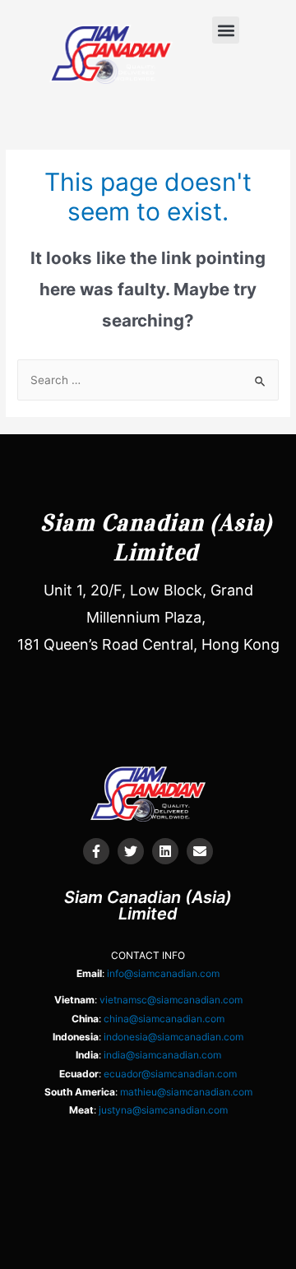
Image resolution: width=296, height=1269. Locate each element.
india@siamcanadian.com (162, 1055)
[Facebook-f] (96, 851)
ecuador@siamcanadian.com (170, 1074)
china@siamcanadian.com (164, 1018)
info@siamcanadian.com (163, 973)
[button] (225, 30)
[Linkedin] (165, 851)
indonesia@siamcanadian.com (173, 1036)
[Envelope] (200, 851)
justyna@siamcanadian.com (163, 1110)
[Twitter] (131, 851)
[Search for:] (148, 380)
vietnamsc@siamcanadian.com (171, 999)
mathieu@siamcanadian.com (186, 1092)
